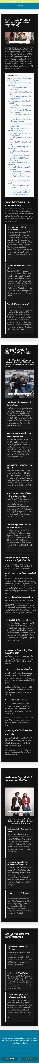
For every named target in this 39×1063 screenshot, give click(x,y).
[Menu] (2, 6)
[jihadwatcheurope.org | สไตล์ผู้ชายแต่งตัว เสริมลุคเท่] (19, 6)
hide (16, 75)
